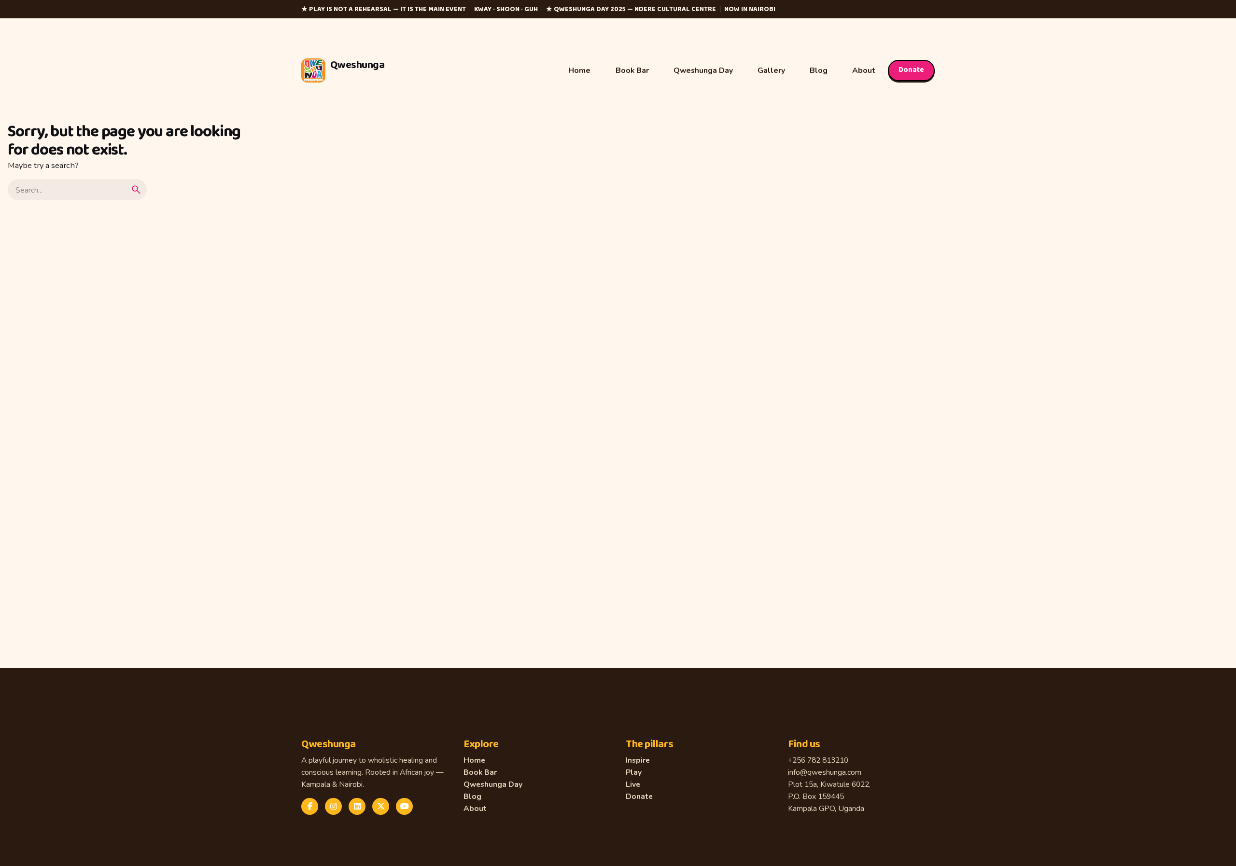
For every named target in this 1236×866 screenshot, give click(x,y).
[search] (136, 189)
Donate (911, 70)
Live (633, 784)
